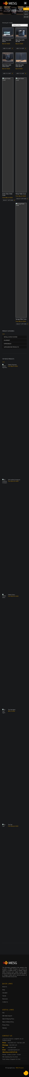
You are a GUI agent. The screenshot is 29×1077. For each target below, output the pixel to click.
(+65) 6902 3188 (21, 1042)
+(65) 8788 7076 (13, 1045)
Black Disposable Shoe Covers (6, 65)
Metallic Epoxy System (10, 337)
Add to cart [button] (7, 48)
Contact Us (5, 1002)
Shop (3, 989)
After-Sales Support (7, 1015)
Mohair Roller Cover (21, 194)
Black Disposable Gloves (6, 40)
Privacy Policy (5, 1025)
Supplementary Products (11, 347)
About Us (4, 986)
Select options (8, 200)
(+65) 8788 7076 (12, 1042)
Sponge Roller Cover (21, 319)
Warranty (4, 1028)
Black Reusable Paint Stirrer (20, 65)
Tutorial (4, 995)
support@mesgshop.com (14, 1049)
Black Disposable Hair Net (20, 40)
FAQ (3, 1012)
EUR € (25, 14)
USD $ (25, 11)
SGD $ (25, 9)
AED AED (25, 17)
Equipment (7, 340)
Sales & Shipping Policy (8, 1018)
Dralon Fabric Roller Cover (7, 194)
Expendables (7, 343)
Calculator (4, 992)
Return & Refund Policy (8, 1022)
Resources (5, 999)
